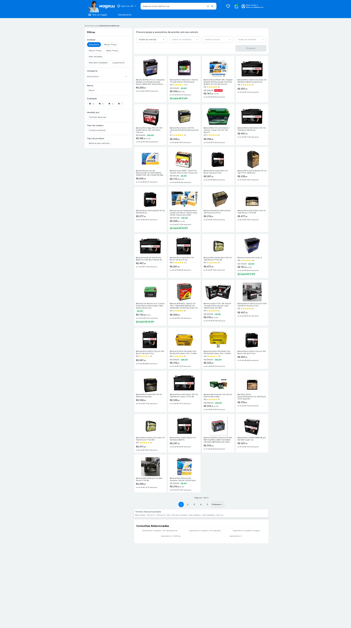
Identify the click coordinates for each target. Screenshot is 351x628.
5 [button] (207, 504)
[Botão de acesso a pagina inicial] (101, 6)
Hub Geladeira (209, 515)
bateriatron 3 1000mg (170, 536)
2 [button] (187, 504)
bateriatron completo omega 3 (246, 531)
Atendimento (124, 15)
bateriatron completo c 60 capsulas (205, 531)
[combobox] (178, 6)
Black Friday (140, 515)
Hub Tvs (219, 515)
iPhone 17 (151, 515)
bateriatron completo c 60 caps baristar (159, 531)
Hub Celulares (195, 515)
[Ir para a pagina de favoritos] (228, 6)
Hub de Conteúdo (179, 515)
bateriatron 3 (236, 536)
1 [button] (181, 504)
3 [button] (194, 504)
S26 (168, 515)
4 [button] (201, 504)
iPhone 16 (161, 515)
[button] (207, 6)
